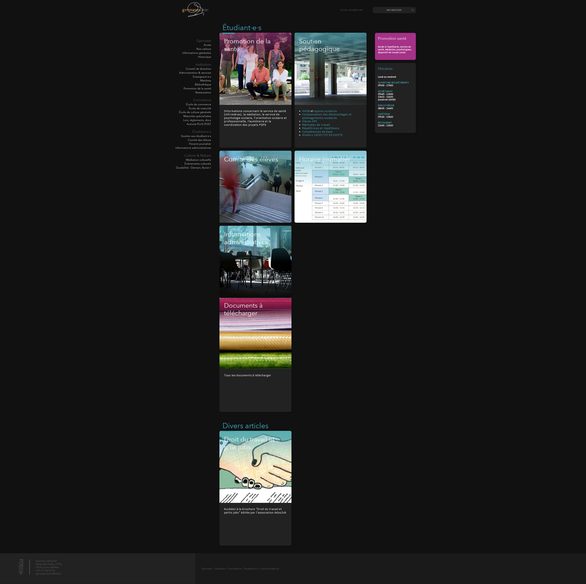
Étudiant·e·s (201, 131)
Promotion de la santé (197, 88)
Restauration (203, 92)
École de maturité (200, 108)
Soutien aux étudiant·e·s (196, 136)
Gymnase (203, 41)
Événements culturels (197, 163)
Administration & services (195, 72)
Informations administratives (193, 147)
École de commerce (198, 104)
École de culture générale (195, 112)
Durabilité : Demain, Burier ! (193, 167)
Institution (203, 64)
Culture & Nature (197, 155)
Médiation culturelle (198, 160)
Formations (202, 100)
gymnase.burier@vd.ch (48, 573)
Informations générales (196, 53)
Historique (204, 57)
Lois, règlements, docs (197, 120)
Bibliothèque (203, 84)
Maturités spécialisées (197, 116)
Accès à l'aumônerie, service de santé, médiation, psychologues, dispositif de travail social (395, 49)
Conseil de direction (198, 68)
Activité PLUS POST (199, 124)
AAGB (306, 111)
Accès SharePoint (351, 10)
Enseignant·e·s (202, 76)
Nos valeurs (203, 49)
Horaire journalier (200, 144)
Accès (207, 45)
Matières (205, 80)
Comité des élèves (199, 140)
